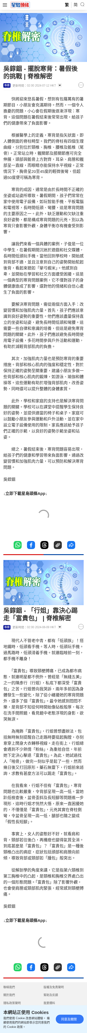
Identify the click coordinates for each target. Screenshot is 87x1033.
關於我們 (9, 995)
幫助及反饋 (51, 995)
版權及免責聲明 (54, 987)
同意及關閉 (69, 1019)
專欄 (7, 85)
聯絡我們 (9, 987)
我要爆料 (49, 1003)
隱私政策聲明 (12, 1003)
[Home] (20, 4)
